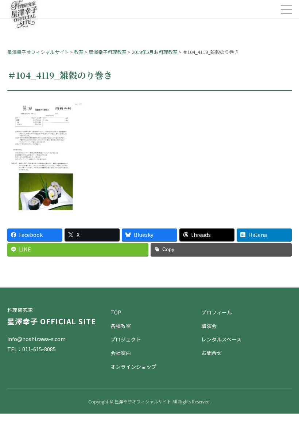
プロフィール (216, 312)
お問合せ (211, 352)
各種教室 (120, 325)
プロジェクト (125, 339)
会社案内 (120, 352)
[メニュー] (286, 9)
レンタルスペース (221, 339)
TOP (115, 312)
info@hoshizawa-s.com (36, 339)
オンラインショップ (133, 366)
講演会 (209, 325)
